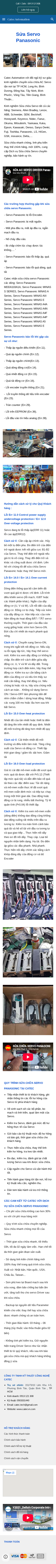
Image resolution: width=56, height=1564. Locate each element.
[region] (28, 7)
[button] (3, 19)
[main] (28, 36)
